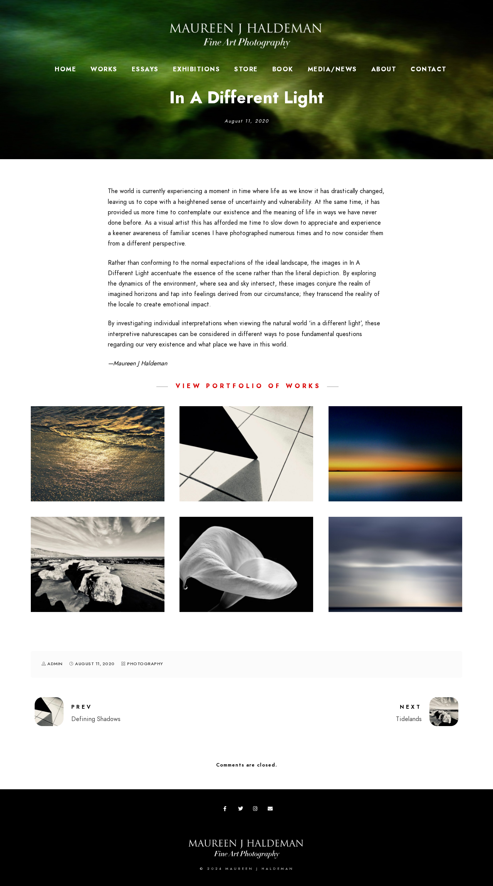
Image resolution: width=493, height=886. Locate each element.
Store (246, 69)
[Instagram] (257, 810)
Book (282, 69)
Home (65, 69)
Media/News (332, 69)
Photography (145, 664)
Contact (429, 69)
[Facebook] (227, 810)
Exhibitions (196, 69)
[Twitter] (242, 810)
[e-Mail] (271, 810)
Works (104, 69)
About (384, 69)
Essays (145, 69)
